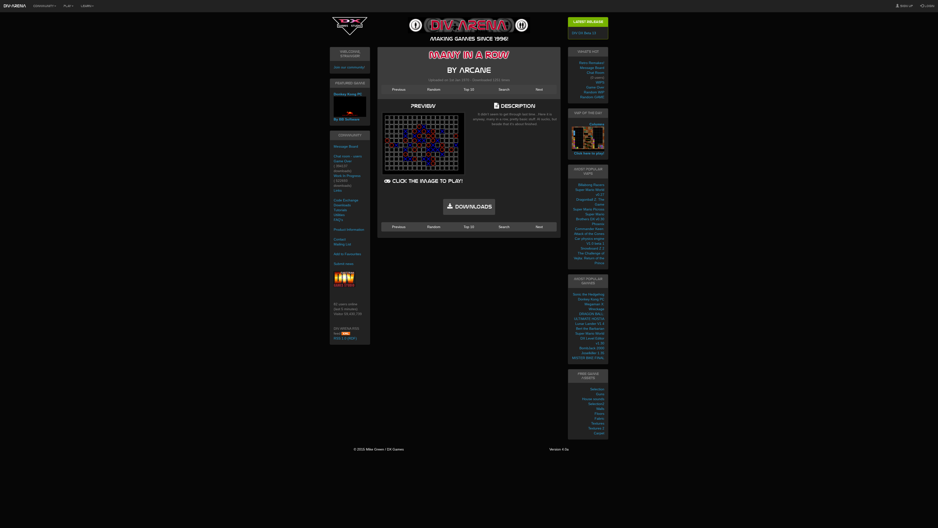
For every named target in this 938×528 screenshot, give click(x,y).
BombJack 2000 (591, 348)
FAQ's (338, 220)
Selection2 (596, 404)
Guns (600, 394)
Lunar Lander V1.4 (589, 324)
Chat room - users (348, 156)
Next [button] (539, 89)
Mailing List (342, 244)
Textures (597, 423)
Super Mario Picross (588, 209)
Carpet (599, 433)
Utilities (339, 215)
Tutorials (340, 210)
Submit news (343, 264)
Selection (597, 389)
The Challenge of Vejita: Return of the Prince (589, 258)
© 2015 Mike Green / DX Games (379, 449)
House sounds (593, 399)
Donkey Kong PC (591, 299)
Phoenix (598, 224)
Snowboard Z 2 (592, 248)
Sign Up (906, 6)
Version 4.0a (559, 449)
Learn (86, 6)
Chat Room (595, 73)
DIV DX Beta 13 (584, 33)
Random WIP (594, 92)
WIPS (600, 82)
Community (43, 6)
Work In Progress (347, 176)
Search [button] (504, 89)
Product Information (349, 229)
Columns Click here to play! (589, 138)
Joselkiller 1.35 (592, 353)
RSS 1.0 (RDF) (345, 338)
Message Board (346, 146)
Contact (340, 239)
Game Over (343, 161)
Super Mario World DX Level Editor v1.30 (589, 338)
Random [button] (433, 89)
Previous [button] (398, 89)
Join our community (349, 67)
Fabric (599, 418)
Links (338, 190)
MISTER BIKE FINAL (588, 358)
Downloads (342, 205)
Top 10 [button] (469, 89)
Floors (599, 414)
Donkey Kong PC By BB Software (348, 106)
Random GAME (592, 97)
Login (929, 6)
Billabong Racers (591, 185)
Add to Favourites (347, 254)
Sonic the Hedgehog (588, 294)
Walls (600, 409)
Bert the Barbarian (590, 328)
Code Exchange (346, 200)
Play (67, 6)
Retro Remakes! (591, 63)
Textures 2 (596, 428)
